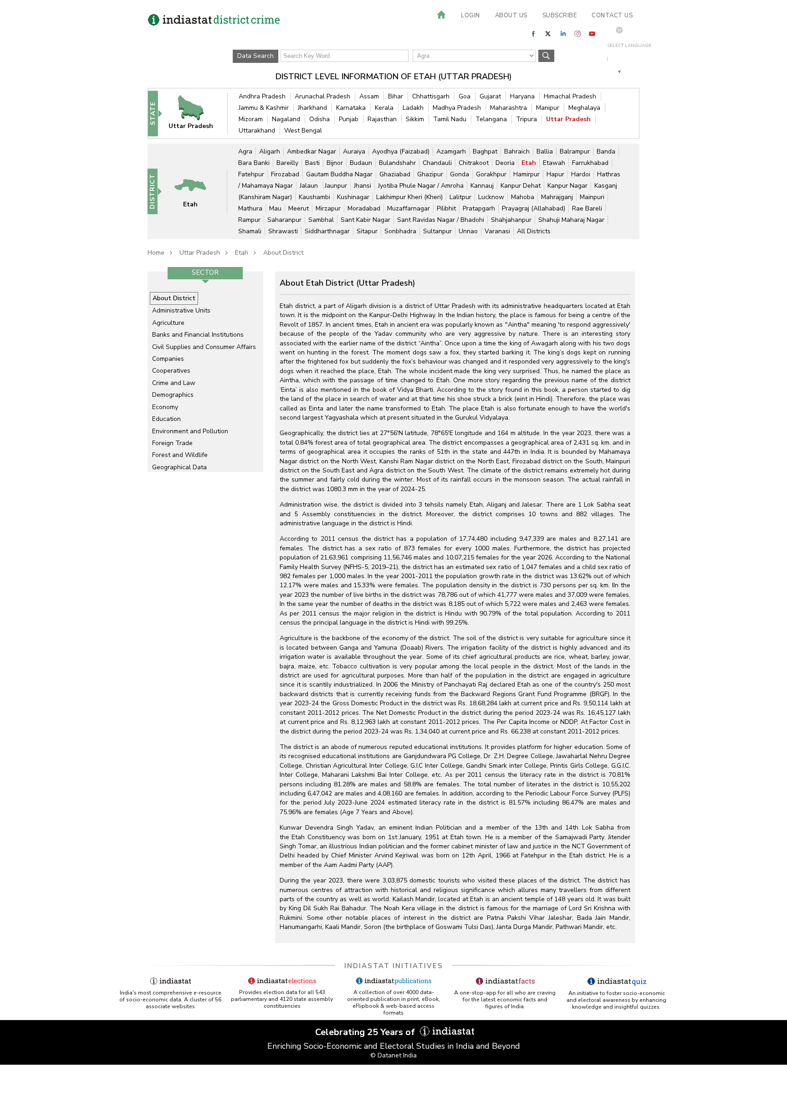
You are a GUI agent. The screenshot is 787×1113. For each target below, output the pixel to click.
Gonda (459, 174)
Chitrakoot (474, 163)
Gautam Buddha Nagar (339, 174)
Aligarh (269, 151)
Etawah (554, 163)
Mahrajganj (557, 197)
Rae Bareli (587, 208)
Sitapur (367, 231)
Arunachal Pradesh (322, 96)
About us (511, 15)
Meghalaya (584, 107)
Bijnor (335, 163)
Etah (528, 163)
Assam (369, 96)
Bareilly (287, 163)
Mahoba (522, 197)
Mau (275, 208)
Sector (205, 272)
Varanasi (497, 231)
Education (166, 419)
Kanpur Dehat (521, 185)
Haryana (522, 96)
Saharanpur (284, 219)
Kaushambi (314, 197)
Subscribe (559, 15)
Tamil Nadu (449, 119)
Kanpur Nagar (567, 185)
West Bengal (303, 130)
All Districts (534, 231)
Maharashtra (508, 107)
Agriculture (168, 322)
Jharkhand (312, 107)
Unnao (468, 231)
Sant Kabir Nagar (365, 219)
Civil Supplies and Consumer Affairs (204, 347)
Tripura (526, 119)
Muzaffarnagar (408, 208)
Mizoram (251, 119)
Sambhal (321, 219)
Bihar (395, 96)
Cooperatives (171, 370)
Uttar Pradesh (568, 119)
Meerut (298, 208)
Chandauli (437, 163)
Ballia (545, 151)
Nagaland (286, 119)
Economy (165, 407)
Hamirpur (526, 174)
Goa (464, 96)
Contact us (612, 15)
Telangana (491, 119)
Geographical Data (179, 467)
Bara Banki (254, 163)
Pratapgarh (479, 208)
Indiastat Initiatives (393, 965)
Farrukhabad (590, 163)
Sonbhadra (400, 231)
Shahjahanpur (511, 219)
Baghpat (485, 151)
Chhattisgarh (431, 96)
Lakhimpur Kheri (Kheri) (409, 197)
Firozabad (285, 174)
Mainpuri (592, 197)
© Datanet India (393, 1055)
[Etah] (196, 191)
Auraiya (354, 151)
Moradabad (364, 208)
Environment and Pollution (190, 431)
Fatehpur (251, 174)
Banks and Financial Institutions (198, 334)
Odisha (319, 119)
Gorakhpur (491, 174)
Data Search (255, 55)
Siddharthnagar (327, 231)
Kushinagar (353, 197)
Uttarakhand (257, 130)
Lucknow (491, 197)
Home (156, 252)
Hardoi (580, 174)
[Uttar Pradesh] (196, 113)
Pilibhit (446, 208)
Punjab (348, 119)
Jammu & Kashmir (264, 107)
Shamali (249, 231)
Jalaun (310, 185)
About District (283, 252)
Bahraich (517, 151)
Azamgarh (451, 151)
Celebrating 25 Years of (366, 1032)
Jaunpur (336, 185)
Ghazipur (430, 174)
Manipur (547, 107)
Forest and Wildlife (180, 455)
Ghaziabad (394, 174)
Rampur (249, 219)
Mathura (250, 208)
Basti (312, 163)
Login (470, 15)
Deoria (505, 163)
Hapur (555, 174)
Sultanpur (437, 231)
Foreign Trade (172, 443)
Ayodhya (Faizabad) (400, 151)
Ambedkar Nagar (311, 151)
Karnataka (351, 107)
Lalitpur (460, 197)
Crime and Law (173, 383)
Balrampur (575, 151)
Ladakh (413, 107)
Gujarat (490, 96)
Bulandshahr (397, 163)
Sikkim (415, 119)
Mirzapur (328, 208)
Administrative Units (181, 310)
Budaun (361, 163)
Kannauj (482, 185)
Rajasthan (382, 119)
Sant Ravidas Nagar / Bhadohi (440, 219)
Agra (245, 151)
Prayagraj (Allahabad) (533, 208)
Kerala (384, 107)
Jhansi (362, 185)
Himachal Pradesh (570, 96)
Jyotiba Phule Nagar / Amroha (421, 185)
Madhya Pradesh (457, 107)
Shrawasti (283, 231)
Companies (168, 358)
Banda (606, 151)
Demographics (173, 394)
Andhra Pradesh (262, 96)
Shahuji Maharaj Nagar (571, 219)
